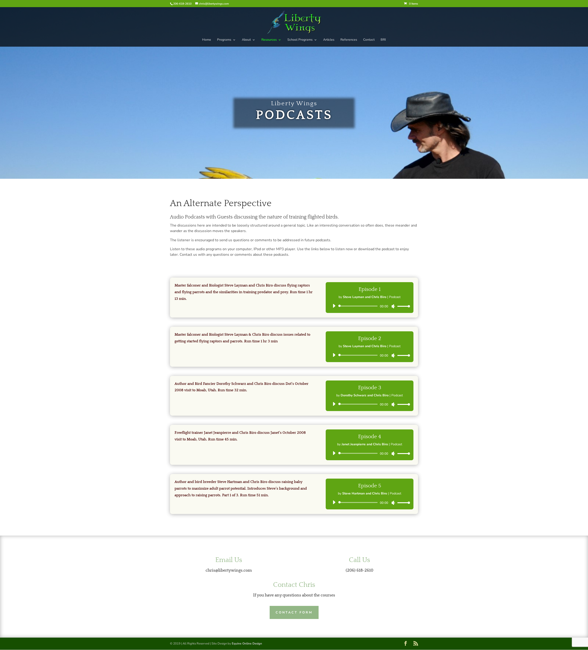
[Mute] (393, 306)
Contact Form (294, 612)
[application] (369, 306)
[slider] (402, 306)
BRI (383, 40)
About (246, 40)
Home (206, 40)
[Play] (334, 305)
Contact (369, 40)
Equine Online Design (247, 643)
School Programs (300, 40)
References (348, 40)
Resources (269, 40)
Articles (328, 40)
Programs (224, 40)
